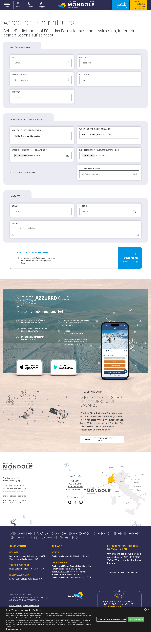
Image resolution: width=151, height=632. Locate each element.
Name (15, 57)
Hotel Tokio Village (60, 571)
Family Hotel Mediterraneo (64, 577)
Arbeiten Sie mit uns (75, 489)
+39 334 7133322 (18, 488)
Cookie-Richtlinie (15, 606)
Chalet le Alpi (15, 559)
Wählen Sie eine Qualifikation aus (95, 129)
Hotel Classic (58, 569)
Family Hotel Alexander (62, 556)
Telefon (83, 206)
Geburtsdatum (19, 75)
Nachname (84, 57)
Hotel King (56, 574)
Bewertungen (75, 487)
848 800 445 (18, 491)
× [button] (148, 609)
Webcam (76, 481)
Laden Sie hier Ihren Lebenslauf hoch (29, 150)
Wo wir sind (75, 484)
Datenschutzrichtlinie (31, 606)
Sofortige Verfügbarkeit (24, 173)
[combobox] (145, 609)
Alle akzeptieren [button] (136, 619)
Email (15, 206)
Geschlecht (85, 75)
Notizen (15, 223)
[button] (51, 629)
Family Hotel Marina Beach (64, 566)
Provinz (16, 92)
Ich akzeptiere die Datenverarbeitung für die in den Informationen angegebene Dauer (38, 260)
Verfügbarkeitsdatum (89, 168)
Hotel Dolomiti (16, 569)
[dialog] (75, 619)
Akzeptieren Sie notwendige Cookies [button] (112, 619)
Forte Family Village (18, 579)
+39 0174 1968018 (15, 486)
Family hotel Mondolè (19, 556)
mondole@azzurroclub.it (14, 496)
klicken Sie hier (10, 626)
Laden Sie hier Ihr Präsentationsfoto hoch (99, 150)
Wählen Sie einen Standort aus (26, 130)
